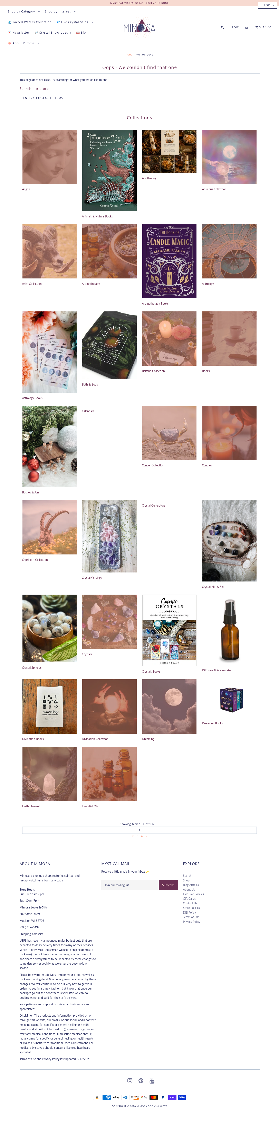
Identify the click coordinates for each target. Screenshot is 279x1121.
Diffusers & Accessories (216, 670)
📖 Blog (82, 32)
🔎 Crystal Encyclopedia (52, 32)
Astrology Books (32, 398)
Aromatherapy (91, 283)
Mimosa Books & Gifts (152, 1106)
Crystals (87, 654)
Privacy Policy (191, 921)
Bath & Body (90, 384)
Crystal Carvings (92, 577)
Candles (207, 465)
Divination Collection (95, 739)
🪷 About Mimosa (22, 43)
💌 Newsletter (18, 32)
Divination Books (33, 739)
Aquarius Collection (214, 189)
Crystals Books (151, 671)
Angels (26, 189)
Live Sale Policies (193, 894)
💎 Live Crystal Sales (72, 22)
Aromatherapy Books (155, 303)
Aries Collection (32, 283)
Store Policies (191, 907)
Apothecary (149, 178)
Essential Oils (90, 806)
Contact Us (190, 903)
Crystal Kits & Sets (213, 586)
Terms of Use (191, 917)
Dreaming (148, 739)
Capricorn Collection (35, 559)
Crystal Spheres (31, 667)
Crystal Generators (153, 505)
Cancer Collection (153, 465)
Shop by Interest (58, 11)
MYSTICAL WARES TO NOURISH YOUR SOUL (139, 3)
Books (206, 371)
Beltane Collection (153, 371)
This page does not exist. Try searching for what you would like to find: (64, 79)
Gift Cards (189, 898)
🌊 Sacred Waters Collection (29, 22)
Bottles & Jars (30, 492)
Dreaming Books (212, 723)
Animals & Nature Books (97, 216)
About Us (189, 889)
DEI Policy (189, 912)
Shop (186, 880)
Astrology (208, 283)
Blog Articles (191, 885)
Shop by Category (22, 11)
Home (129, 54)
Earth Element (31, 806)
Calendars (88, 411)
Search (187, 875)
